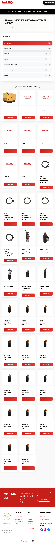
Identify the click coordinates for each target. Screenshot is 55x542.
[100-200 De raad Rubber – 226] (27, 343)
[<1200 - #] (9, 131)
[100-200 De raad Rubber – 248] (45, 412)
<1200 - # (6, 143)
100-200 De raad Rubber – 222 (8, 323)
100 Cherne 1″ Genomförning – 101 (26, 252)
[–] (9, 97)
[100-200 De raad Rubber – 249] (9, 446)
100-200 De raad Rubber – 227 (44, 357)
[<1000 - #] (45, 97)
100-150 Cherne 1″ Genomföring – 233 (26, 288)
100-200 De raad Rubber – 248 (44, 427)
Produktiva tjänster (19, 517)
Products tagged (29, 86)
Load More (27, 476)
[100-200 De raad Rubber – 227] (45, 343)
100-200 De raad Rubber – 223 (26, 323)
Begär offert (44, 499)
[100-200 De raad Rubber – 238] (27, 377)
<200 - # (42, 143)
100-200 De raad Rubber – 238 (26, 392)
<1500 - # (24, 143)
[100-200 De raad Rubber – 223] (27, 308)
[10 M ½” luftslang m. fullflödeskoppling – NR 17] (45, 164)
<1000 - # (42, 110)
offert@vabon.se (44, 519)
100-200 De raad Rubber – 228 (8, 392)
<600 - (23, 177)
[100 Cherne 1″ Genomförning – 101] (27, 237)
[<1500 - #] (27, 131)
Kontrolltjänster (19, 519)
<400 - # (6, 177)
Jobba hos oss (31, 526)
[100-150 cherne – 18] (9, 273)
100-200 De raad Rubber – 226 (26, 357)
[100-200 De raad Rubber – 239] (45, 377)
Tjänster (30, 519)
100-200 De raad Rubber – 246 (8, 427)
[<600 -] (27, 164)
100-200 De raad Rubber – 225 (8, 357)
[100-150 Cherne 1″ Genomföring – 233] (27, 273)
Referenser (30, 521)
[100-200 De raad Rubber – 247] (27, 412)
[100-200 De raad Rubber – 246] (9, 412)
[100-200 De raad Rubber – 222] (9, 308)
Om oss (29, 523)
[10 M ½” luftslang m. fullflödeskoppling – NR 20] (45, 200)
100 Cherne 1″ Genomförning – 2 (44, 252)
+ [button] (49, 53)
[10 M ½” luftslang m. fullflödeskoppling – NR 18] (9, 200)
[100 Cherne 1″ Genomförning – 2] (45, 237)
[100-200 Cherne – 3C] (45, 273)
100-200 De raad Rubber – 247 (26, 427)
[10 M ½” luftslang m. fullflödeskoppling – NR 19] (27, 200)
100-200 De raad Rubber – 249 (8, 461)
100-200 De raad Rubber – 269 (26, 461)
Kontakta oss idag (44, 494)
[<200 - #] (45, 131)
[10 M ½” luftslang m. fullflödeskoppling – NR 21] (9, 237)
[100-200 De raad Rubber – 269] (27, 446)
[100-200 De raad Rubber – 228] (9, 377)
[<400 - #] (9, 164)
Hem (9, 11)
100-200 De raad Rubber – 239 (44, 392)
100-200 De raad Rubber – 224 (44, 323)
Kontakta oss (31, 528)
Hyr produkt (10, 117)
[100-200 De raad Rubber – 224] (45, 308)
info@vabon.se (44, 517)
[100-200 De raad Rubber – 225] (9, 343)
